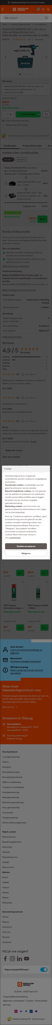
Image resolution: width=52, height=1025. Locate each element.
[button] (26, 546)
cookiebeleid (15, 537)
